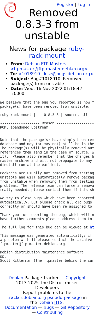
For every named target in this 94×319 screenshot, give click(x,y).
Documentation (21, 307)
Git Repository (75, 307)
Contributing (50, 312)
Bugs (49, 307)
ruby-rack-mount (57, 52)
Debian (16, 277)
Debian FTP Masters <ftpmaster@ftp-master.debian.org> (49, 66)
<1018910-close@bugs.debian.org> (55, 73)
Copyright (76, 277)
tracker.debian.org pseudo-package (45, 297)
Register (65, 4)
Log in (84, 4)
